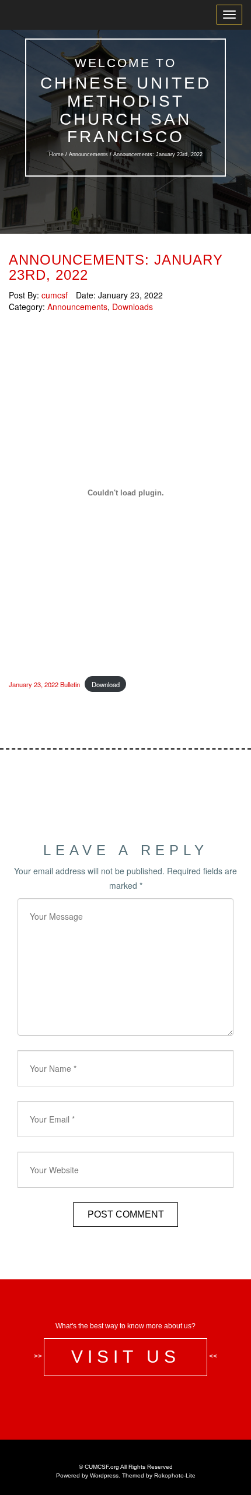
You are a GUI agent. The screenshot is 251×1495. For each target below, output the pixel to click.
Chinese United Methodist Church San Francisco (125, 110)
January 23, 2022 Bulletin (44, 684)
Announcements (88, 154)
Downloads (132, 306)
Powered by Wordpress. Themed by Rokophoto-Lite (126, 1475)
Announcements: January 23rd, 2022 (116, 267)
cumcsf (54, 295)
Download (106, 684)
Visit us (125, 1356)
